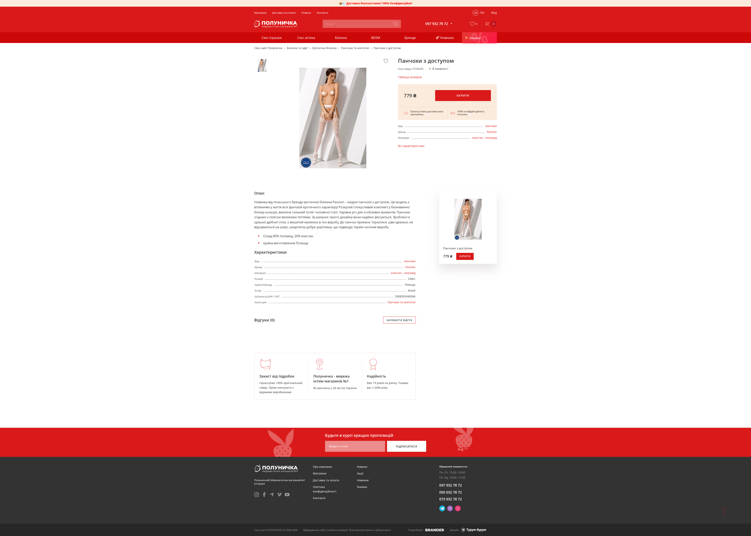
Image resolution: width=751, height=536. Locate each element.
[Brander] (434, 530)
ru (482, 12)
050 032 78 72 (450, 492)
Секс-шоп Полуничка (268, 48)
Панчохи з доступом (457, 248)
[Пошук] (395, 23)
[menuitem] (322, 467)
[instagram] (256, 494)
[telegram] (271, 494)
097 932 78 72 (450, 485)
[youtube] (287, 494)
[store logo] (276, 24)
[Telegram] (442, 508)
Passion (492, 132)
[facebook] (264, 494)
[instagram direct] (458, 508)
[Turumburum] (473, 530)
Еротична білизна (324, 48)
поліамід (491, 138)
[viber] (450, 508)
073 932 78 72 (450, 499)
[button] (474, 23)
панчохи (491, 126)
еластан (477, 138)
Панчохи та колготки (355, 48)
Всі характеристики (411, 146)
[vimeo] (279, 494)
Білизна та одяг (297, 48)
